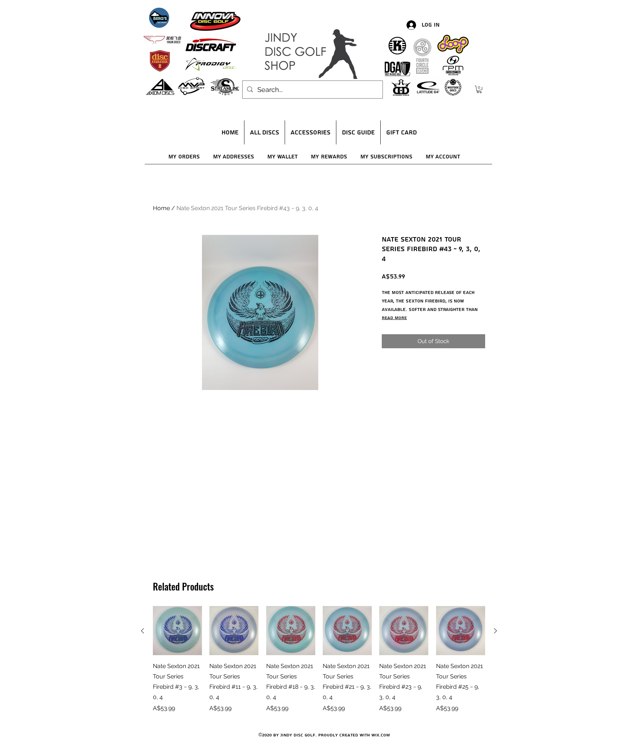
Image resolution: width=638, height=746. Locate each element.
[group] (319, 659)
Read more (394, 318)
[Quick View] (177, 630)
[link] (479, 89)
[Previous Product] (142, 630)
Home (161, 208)
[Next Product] (495, 630)
